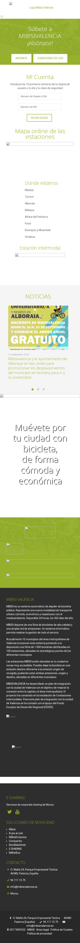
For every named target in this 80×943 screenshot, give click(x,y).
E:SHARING (15, 848)
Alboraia (30, 203)
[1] (32, 389)
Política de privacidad (39, 933)
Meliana (29, 210)
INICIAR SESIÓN (39, 117)
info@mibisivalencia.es (23, 886)
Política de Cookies (62, 929)
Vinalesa (30, 236)
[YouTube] (17, 811)
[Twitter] (9, 811)
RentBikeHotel (17, 844)
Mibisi (12, 829)
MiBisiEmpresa (17, 837)
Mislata (29, 190)
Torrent (29, 196)
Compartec (15, 841)
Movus (14, 893)
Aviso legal (42, 929)
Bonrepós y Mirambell (37, 230)
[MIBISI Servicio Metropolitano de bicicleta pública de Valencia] (40, 7)
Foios (28, 223)
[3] (44, 389)
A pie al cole (16, 833)
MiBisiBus (14, 852)
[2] (38, 389)
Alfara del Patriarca (36, 216)
